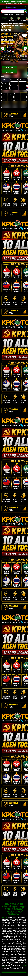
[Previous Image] (3, 48)
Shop (2, 7)
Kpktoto (4, 917)
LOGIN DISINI (9, 72)
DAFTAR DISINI (9, 67)
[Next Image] (25, 48)
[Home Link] (11, 7)
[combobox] (12, 11)
